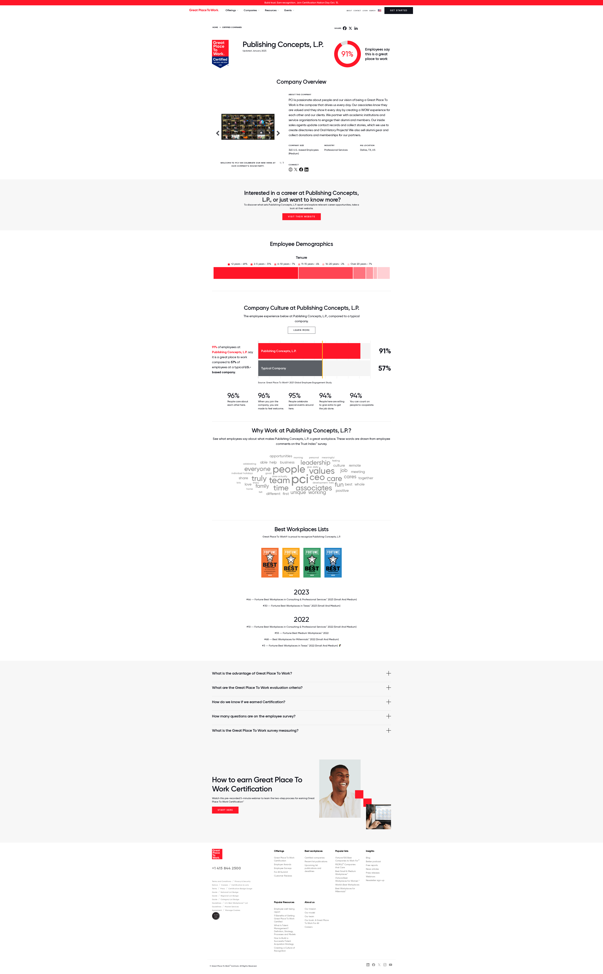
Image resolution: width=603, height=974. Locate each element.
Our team (309, 916)
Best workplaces (314, 850)
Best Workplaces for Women (347, 879)
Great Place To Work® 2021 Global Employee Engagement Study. (299, 382)
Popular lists (341, 850)
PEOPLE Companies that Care (345, 866)
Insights (370, 850)
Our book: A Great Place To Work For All (317, 921)
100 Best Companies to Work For (347, 859)
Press (222, 888)
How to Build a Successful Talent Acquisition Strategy (284, 941)
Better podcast (373, 861)
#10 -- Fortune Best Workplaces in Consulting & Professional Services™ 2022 (301, 626)
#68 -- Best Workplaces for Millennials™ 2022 (301, 639)
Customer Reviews (283, 875)
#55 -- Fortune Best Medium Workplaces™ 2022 (302, 633)
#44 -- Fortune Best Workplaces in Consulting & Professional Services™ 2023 (301, 599)
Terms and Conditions (221, 881)
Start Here (225, 810)
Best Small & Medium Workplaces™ (345, 872)
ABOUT (349, 10)
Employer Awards (282, 864)
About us (309, 902)
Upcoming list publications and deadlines (313, 868)
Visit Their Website (301, 216)
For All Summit (281, 872)
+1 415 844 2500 (226, 868)
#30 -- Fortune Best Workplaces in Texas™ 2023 (301, 605)
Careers (224, 885)
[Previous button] (217, 133)
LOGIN (365, 10)
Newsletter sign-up (375, 880)
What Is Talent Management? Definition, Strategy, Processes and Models (285, 930)
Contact (357, 10)
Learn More (301, 330)
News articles (372, 869)
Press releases (373, 872)
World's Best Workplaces (347, 884)
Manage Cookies (232, 910)
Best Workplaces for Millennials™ (345, 890)
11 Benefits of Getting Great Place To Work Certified (284, 918)
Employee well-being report (284, 910)
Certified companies (314, 857)
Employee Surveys (282, 868)
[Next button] (278, 133)
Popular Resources (284, 902)
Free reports (372, 865)
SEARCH (372, 10)
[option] (248, 133)
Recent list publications (316, 861)
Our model (310, 912)
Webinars (370, 876)
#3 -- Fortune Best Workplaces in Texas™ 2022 (300, 645)
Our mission (310, 909)
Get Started (398, 10)
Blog (368, 857)
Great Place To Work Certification (284, 859)
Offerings (279, 850)
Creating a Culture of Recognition (284, 949)
